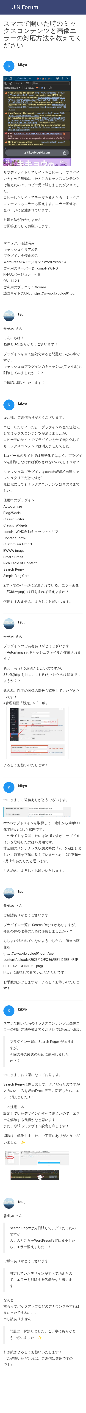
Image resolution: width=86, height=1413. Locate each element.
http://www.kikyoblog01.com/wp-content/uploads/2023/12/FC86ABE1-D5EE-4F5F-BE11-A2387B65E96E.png (41, 959)
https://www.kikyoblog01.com (55, 293)
